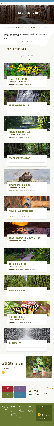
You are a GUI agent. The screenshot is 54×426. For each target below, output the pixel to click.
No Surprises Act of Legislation (40, 424)
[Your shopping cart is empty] (49, 3)
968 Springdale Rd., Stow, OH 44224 (15, 187)
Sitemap (20, 417)
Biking (17, 84)
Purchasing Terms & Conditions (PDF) (19, 424)
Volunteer (20, 410)
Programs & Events (21, 409)
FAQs (28, 409)
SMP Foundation (37, 3)
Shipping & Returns (30, 411)
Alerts (20, 412)
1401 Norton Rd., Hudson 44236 (14, 319)
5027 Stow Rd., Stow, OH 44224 (14, 293)
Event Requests (21, 416)
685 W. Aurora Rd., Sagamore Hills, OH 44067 (16, 81)
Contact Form (12, 416)
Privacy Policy (11, 424)
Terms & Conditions (30, 410)
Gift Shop (42, 3)
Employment (21, 413)
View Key (26, 81)
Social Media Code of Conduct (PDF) (30, 424)
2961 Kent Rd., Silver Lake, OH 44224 (15, 213)
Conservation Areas (21, 411)
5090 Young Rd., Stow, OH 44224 (14, 266)
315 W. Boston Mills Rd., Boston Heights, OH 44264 (17, 134)
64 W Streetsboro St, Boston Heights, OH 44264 (17, 160)
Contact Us (46, 3)
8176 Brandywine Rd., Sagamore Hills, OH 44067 (17, 108)
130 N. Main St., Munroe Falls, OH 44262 (15, 240)
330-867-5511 (12, 411)
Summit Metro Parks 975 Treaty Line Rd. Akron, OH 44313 (13, 409)
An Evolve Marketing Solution (48, 424)
